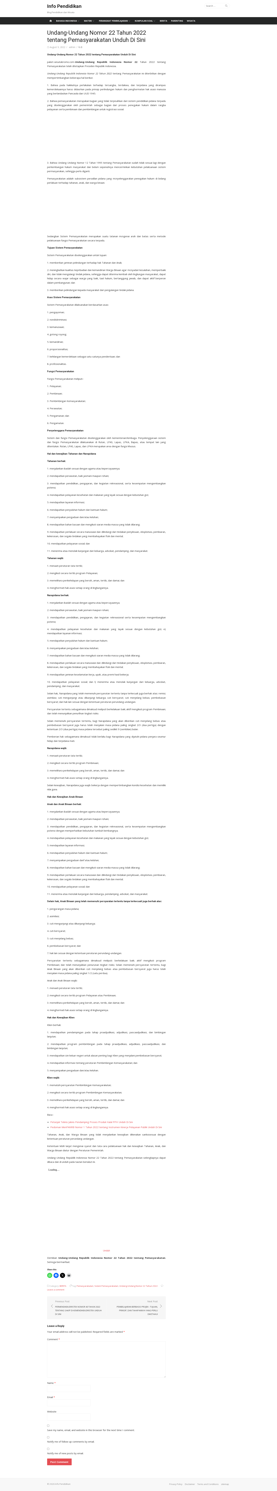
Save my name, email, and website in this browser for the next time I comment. (91, 1430)
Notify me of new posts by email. (65, 1453)
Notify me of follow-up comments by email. (70, 1441)
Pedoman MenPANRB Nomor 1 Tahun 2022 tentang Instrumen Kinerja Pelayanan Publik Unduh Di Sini (106, 1127)
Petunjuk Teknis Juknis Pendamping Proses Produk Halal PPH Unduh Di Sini (91, 1122)
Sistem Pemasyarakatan (106, 1286)
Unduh (106, 1250)
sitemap (225, 1484)
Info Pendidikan (64, 6)
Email (51, 1397)
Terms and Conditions (208, 1484)
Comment (53, 1339)
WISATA (191, 20)
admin (72, 47)
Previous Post (78, 1308)
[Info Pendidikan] (50, 20)
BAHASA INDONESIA (66, 20)
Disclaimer (190, 1484)
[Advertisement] (106, 135)
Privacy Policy (175, 1484)
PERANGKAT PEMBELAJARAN (113, 20)
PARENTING (177, 20)
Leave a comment (55, 1289)
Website (51, 1411)
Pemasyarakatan (85, 1286)
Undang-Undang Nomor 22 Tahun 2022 (138, 1286)
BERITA (163, 20)
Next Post (137, 1308)
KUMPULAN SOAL (144, 20)
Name (51, 1382)
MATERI (88, 20)
